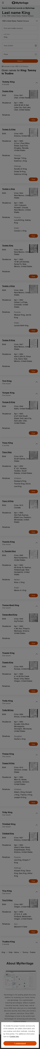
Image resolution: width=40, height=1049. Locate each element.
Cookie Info (14, 1036)
